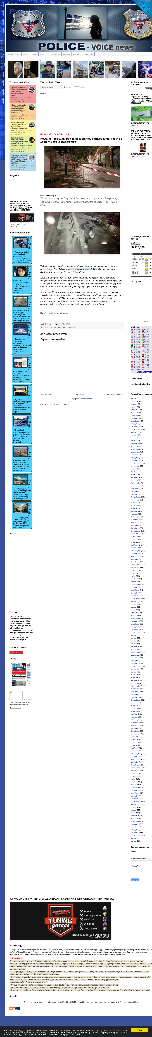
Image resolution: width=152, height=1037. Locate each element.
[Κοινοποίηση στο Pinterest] (69, 324)
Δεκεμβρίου (135, 421)
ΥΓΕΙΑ (34, 54)
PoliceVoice (28, 11)
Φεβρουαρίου (136, 415)
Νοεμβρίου (135, 424)
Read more (21, 101)
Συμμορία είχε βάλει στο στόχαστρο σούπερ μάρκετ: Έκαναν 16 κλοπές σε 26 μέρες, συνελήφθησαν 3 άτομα (19, 91)
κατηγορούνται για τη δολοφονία (86, 269)
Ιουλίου (133, 401)
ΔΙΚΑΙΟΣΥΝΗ (71, 327)
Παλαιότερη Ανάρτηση (115, 394)
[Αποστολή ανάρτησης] (56, 324)
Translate (82, 87)
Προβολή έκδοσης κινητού (82, 399)
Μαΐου (133, 407)
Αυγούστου (135, 398)
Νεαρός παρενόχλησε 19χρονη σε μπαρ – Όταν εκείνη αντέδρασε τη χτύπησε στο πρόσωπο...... (19, 125)
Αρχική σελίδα (81, 394)
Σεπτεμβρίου (135, 429)
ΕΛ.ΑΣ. (26, 54)
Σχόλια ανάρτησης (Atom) (59, 404)
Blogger (137, 1002)
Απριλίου (134, 410)
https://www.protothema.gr (58, 313)
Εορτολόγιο (145, 321)
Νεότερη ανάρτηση (48, 394)
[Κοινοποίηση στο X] (65, 324)
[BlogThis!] (63, 324)
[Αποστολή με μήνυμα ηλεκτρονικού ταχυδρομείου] (60, 324)
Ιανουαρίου (135, 418)
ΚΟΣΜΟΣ (77, 54)
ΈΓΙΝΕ (139, 1030)
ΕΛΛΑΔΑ (66, 54)
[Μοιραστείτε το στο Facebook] (67, 324)
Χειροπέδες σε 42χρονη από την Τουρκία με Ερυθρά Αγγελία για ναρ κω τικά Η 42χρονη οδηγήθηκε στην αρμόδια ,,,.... (19, 159)
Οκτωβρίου (135, 427)
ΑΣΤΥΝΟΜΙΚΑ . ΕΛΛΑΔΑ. (56, 327)
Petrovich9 (124, 1002)
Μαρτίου (134, 412)
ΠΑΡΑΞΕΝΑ (88, 54)
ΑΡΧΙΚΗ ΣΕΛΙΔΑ (14, 54)
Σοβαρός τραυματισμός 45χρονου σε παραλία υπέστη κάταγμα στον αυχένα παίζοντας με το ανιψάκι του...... (18, 108)
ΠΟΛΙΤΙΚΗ (44, 54)
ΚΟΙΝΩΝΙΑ (56, 54)
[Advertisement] (82, 113)
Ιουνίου (133, 404)
